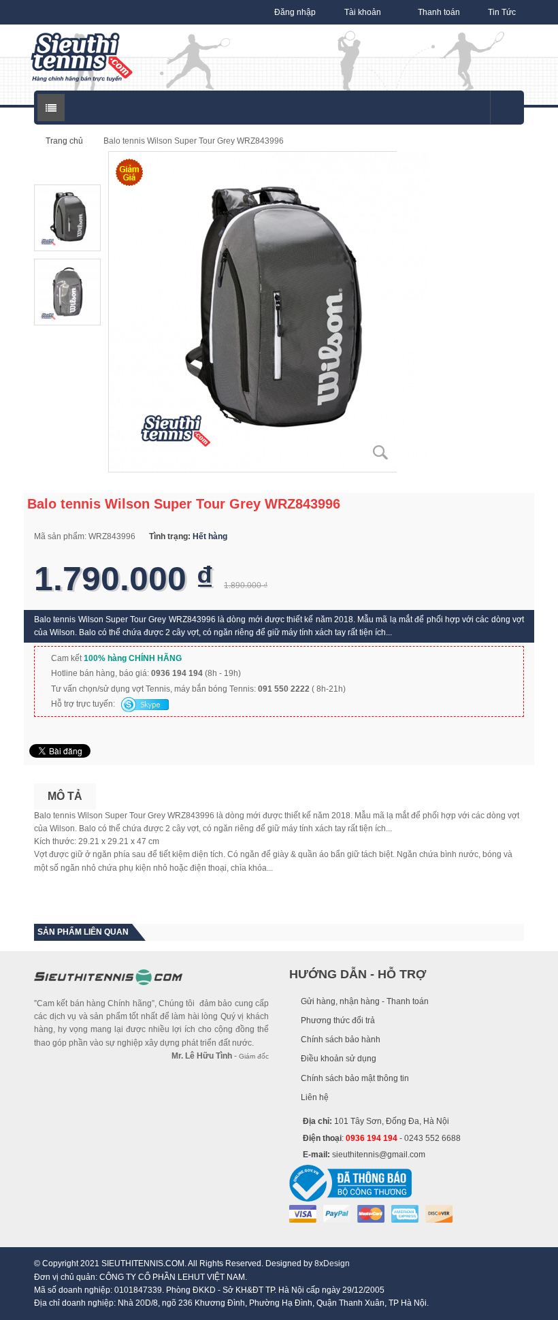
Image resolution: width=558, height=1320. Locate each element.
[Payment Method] (302, 1214)
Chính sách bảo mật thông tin (355, 1078)
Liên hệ (315, 1097)
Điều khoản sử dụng (338, 1058)
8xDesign (332, 1263)
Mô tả (65, 796)
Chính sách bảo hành (340, 1039)
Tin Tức (502, 12)
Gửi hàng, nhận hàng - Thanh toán (365, 1001)
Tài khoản (362, 12)
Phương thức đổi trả (338, 1020)
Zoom (381, 453)
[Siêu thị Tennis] (82, 57)
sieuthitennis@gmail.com (378, 1154)
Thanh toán (439, 12)
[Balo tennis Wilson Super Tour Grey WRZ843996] (269, 311)
